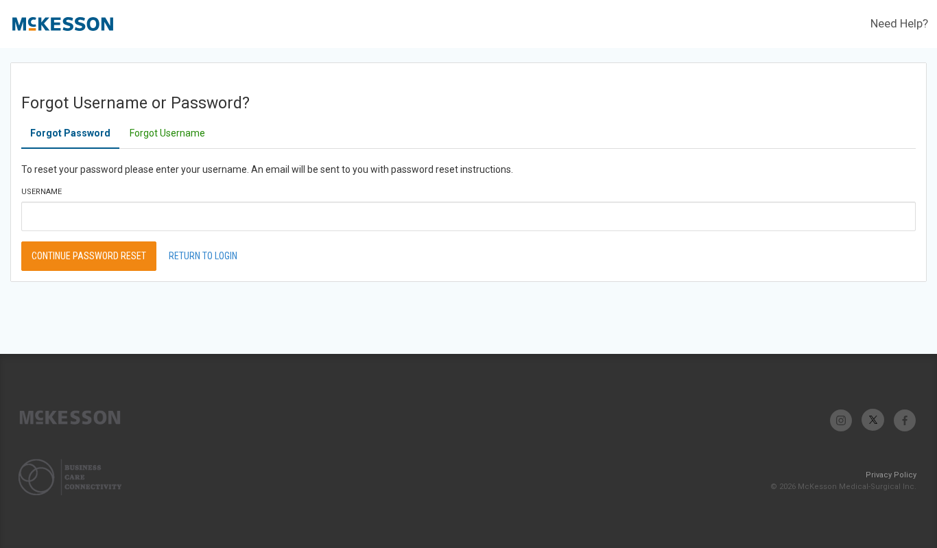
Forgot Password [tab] (70, 133)
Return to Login (203, 255)
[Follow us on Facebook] (904, 420)
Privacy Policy (891, 474)
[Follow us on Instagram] (841, 420)
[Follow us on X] (873, 420)
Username (41, 191)
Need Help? (899, 23)
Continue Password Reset (89, 255)
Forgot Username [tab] (167, 133)
